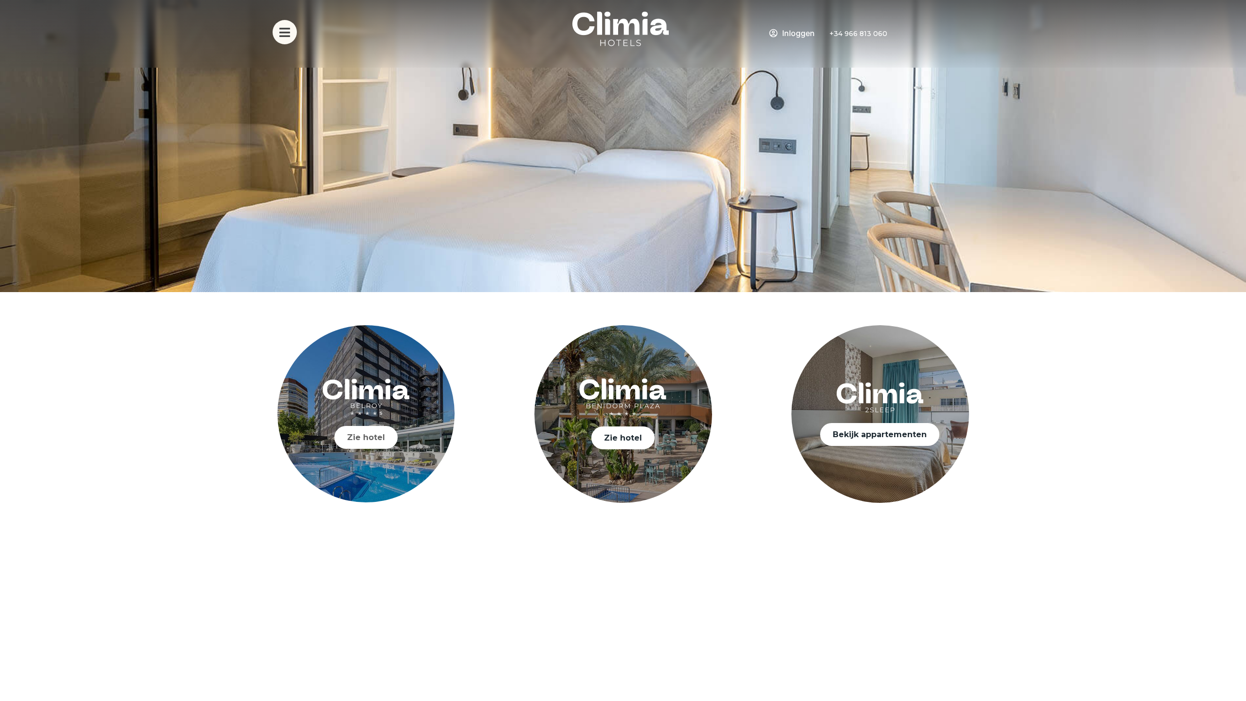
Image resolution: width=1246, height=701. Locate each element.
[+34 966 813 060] (823, 33)
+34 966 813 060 (858, 33)
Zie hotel (366, 437)
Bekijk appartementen (880, 434)
